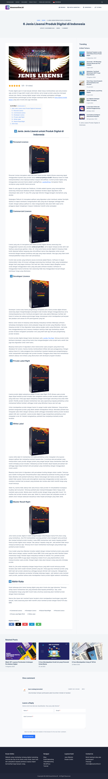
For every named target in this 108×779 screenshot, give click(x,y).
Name (26, 710)
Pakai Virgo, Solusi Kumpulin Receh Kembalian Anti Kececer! (94, 82)
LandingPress (46, 182)
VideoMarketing (48, 761)
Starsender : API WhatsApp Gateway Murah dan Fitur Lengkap (94, 63)
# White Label (31, 614)
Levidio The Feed (48, 338)
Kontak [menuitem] (17, 2)
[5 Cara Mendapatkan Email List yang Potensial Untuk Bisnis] (54, 651)
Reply (83, 689)
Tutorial (45, 766)
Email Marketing (48, 759)
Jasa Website (69, 757)
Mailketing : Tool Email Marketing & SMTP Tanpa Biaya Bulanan (93, 73)
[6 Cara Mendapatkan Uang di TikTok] (87, 651)
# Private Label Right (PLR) (17, 614)
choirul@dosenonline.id (93, 764)
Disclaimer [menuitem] (24, 2)
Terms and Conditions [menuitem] (44, 2)
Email (58, 710)
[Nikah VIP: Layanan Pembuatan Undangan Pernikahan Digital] (20, 651)
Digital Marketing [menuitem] (74, 7)
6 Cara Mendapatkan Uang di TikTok (84, 662)
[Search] (102, 2)
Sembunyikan (21, 106)
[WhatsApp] (38, 624)
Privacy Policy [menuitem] (33, 2)
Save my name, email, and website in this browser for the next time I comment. (45, 731)
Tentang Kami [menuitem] (10, 2)
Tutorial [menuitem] (99, 7)
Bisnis (58, 28)
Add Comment (28, 716)
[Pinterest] (25, 624)
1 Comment (65, 28)
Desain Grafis (69, 759)
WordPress (46, 764)
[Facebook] (11, 624)
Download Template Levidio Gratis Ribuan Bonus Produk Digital (94, 53)
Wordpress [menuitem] (88, 7)
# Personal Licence (59, 610)
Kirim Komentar (28, 736)
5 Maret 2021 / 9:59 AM (73, 689)
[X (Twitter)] (18, 624)
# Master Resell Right (45, 610)
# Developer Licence (30, 610)
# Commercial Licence (16, 610)
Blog (44, 757)
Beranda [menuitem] (62, 7)
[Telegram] (32, 624)
